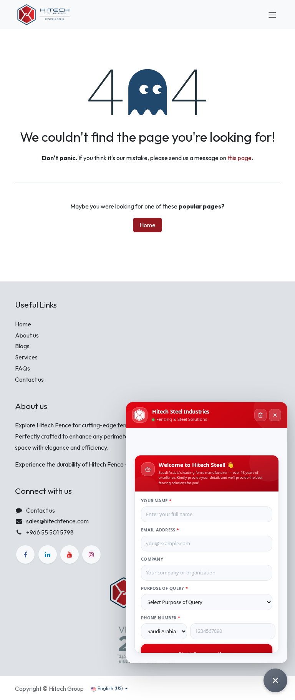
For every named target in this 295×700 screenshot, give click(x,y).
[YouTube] (69, 554)
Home (147, 225)
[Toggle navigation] (272, 15)
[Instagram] (91, 554)
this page (239, 158)
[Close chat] (275, 680)
